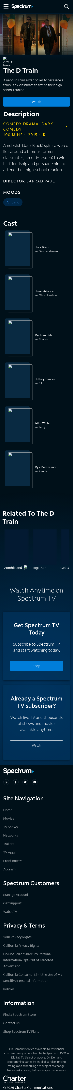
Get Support (12, 903)
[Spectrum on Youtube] (35, 782)
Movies (8, 818)
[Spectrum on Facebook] (16, 782)
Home (7, 810)
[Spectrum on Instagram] (6, 782)
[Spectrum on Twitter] (25, 782)
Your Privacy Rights (17, 937)
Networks (10, 835)
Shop (36, 666)
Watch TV (10, 911)
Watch (36, 101)
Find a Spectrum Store (19, 1014)
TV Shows (10, 827)
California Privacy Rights (21, 945)
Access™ (9, 869)
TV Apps (9, 852)
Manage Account (15, 894)
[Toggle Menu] (5, 6)
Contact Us (11, 1023)
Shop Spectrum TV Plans (21, 1031)
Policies (8, 989)
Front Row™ (12, 861)
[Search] (66, 6)
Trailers (8, 844)
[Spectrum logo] (22, 7)
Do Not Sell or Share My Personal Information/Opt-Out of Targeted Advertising (28, 960)
